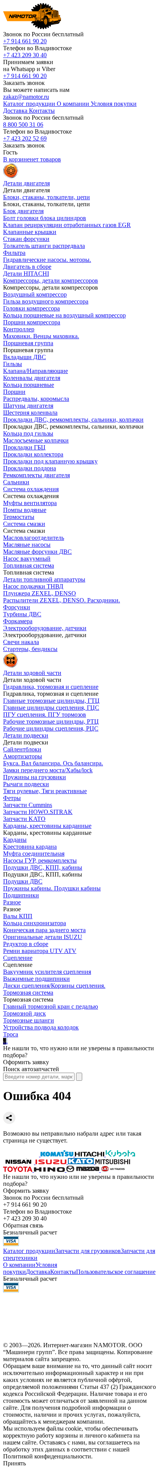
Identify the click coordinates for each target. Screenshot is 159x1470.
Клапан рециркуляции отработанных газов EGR (67, 225)
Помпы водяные (24, 510)
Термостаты (18, 517)
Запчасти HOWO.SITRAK (38, 812)
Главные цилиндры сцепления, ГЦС (51, 707)
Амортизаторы (22, 756)
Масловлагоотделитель (33, 537)
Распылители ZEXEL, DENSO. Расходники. (61, 600)
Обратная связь (23, 1225)
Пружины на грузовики (34, 777)
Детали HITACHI (26, 273)
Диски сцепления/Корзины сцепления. (54, 985)
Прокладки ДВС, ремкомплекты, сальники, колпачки (73, 419)
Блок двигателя (23, 211)
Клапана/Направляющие (35, 371)
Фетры (12, 798)
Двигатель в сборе (27, 266)
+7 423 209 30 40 (25, 55)
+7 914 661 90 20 (25, 41)
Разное (12, 902)
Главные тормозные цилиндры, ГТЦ (51, 700)
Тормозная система (28, 992)
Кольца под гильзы (28, 433)
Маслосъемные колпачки (36, 440)
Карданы (15, 839)
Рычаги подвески (26, 784)
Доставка (38, 1271)
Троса (10, 1034)
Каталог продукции (29, 1251)
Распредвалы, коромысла (36, 398)
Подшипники (21, 895)
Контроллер (18, 329)
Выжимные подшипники (36, 978)
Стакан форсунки (26, 239)
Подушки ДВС (22, 881)
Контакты (63, 1271)
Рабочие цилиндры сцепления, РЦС (50, 728)
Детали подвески (25, 735)
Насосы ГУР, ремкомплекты (40, 860)
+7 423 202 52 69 (25, 138)
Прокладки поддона (29, 468)
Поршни (14, 391)
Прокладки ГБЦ (24, 447)
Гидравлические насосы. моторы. (47, 259)
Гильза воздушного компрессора (45, 301)
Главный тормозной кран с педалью (50, 1006)
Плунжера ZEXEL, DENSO (39, 593)
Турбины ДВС (22, 614)
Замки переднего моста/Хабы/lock (48, 770)
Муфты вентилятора (30, 503)
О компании (19, 1264)
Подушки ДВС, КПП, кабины (42, 867)
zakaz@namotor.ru (26, 96)
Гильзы (12, 364)
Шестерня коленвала (30, 412)
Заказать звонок (24, 83)
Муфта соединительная (33, 853)
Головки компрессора (31, 308)
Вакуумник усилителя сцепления (47, 971)
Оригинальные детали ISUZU (42, 937)
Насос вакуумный (27, 558)
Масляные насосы (27, 544)
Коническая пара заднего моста (44, 930)
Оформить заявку (26, 1062)
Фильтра (14, 252)
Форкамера (17, 621)
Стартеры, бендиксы (30, 649)
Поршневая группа (28, 343)
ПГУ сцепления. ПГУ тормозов (44, 714)
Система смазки (24, 524)
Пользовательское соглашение (116, 1271)
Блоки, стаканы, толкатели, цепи (46, 197)
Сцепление (17, 958)
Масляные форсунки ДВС (37, 551)
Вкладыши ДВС (24, 357)
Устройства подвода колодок (41, 1027)
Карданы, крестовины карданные (47, 825)
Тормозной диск (24, 1013)
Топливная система (28, 565)
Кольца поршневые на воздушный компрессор (64, 315)
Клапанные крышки (29, 232)
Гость (10, 152)
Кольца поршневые (28, 384)
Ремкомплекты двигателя (36, 475)
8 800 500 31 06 (23, 124)
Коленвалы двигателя (31, 378)
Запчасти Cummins (27, 805)
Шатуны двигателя (28, 405)
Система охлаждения (31, 489)
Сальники (16, 482)
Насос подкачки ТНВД (33, 586)
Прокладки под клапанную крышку (50, 461)
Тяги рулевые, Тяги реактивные (45, 791)
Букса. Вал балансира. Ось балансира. (53, 763)
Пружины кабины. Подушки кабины (52, 888)
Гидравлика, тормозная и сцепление (50, 686)
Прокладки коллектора (33, 454)
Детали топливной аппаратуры (44, 579)
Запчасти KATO (24, 819)
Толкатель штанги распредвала (44, 245)
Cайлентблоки (22, 749)
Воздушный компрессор (35, 294)
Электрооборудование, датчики (44, 628)
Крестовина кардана (30, 846)
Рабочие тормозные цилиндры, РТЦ (51, 721)
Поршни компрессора (31, 322)
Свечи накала (21, 642)
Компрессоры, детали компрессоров (50, 280)
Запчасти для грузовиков (88, 1251)
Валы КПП (17, 916)
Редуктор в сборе (25, 944)
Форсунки (16, 607)
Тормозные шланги (28, 1020)
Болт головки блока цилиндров (44, 218)
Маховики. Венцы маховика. (41, 336)
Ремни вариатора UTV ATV (39, 951)
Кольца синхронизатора (34, 923)
